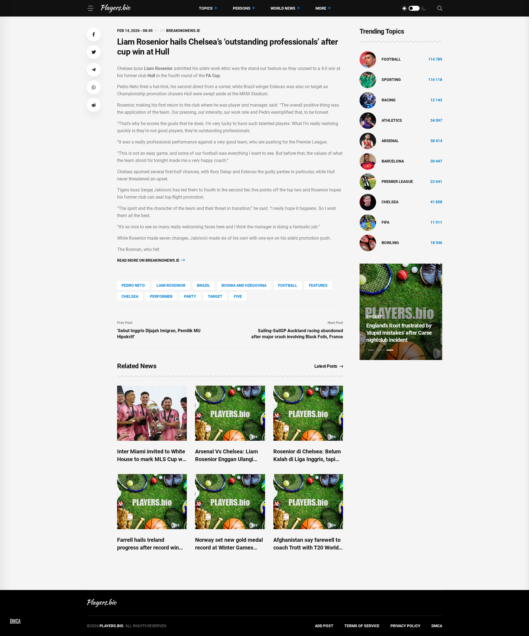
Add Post (324, 626)
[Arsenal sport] (368, 141)
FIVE (238, 296)
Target (215, 296)
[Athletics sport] (368, 120)
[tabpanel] (401, 312)
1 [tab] (371, 350)
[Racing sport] (368, 100)
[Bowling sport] (368, 242)
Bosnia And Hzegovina (244, 285)
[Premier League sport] (368, 181)
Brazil (203, 285)
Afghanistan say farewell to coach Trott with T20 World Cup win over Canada (307, 548)
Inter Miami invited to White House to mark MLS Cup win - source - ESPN (152, 459)
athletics (392, 120)
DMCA (436, 626)
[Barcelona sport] (368, 161)
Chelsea (130, 296)
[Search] (439, 8)
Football (287, 285)
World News (283, 8)
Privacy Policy (405, 626)
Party (190, 296)
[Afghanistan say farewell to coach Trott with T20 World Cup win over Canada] (308, 501)
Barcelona (393, 161)
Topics (206, 8)
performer (161, 296)
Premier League (397, 181)
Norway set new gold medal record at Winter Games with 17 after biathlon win (229, 548)
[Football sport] (368, 59)
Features (318, 285)
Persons (241, 8)
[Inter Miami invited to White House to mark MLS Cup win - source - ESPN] (152, 413)
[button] (94, 34)
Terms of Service (361, 626)
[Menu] (90, 8)
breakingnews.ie (183, 30)
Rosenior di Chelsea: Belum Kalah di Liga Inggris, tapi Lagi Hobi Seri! (307, 459)
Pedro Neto (133, 285)
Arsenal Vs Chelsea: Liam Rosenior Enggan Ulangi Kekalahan (226, 459)
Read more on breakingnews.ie (148, 260)
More (320, 8)
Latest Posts (325, 366)
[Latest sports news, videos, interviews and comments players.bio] (116, 8)
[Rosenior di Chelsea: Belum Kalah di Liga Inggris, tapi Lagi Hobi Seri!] (308, 413)
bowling (390, 242)
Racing (389, 100)
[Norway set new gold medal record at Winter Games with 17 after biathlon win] (230, 501)
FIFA (385, 222)
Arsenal (390, 141)
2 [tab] (380, 350)
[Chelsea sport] (368, 202)
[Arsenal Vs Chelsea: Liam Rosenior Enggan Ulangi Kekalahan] (230, 413)
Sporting (391, 79)
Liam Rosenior (170, 285)
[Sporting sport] (368, 79)
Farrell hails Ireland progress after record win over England (148, 548)
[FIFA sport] (368, 222)
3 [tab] (390, 350)
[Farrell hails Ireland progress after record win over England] (152, 501)
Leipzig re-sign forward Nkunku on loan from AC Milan (396, 332)
